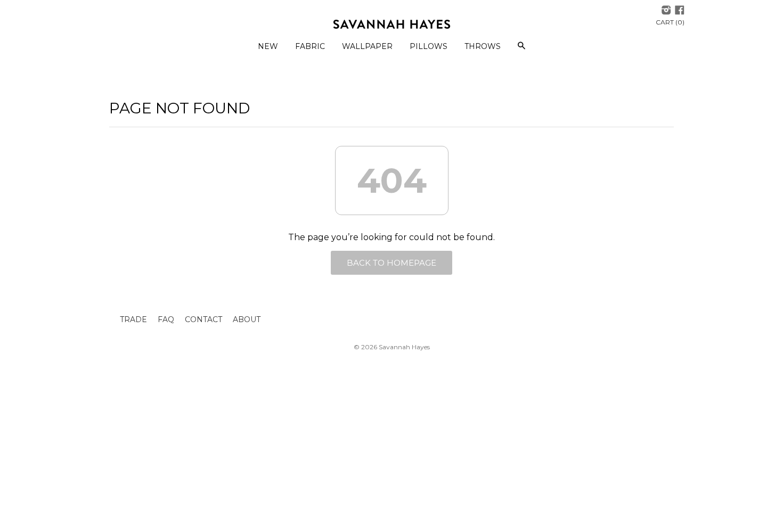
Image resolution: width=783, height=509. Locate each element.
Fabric (310, 46)
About (246, 319)
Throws (482, 46)
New (268, 46)
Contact (203, 319)
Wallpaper (367, 46)
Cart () (670, 22)
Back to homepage (391, 263)
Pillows (428, 46)
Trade (133, 319)
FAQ (166, 319)
